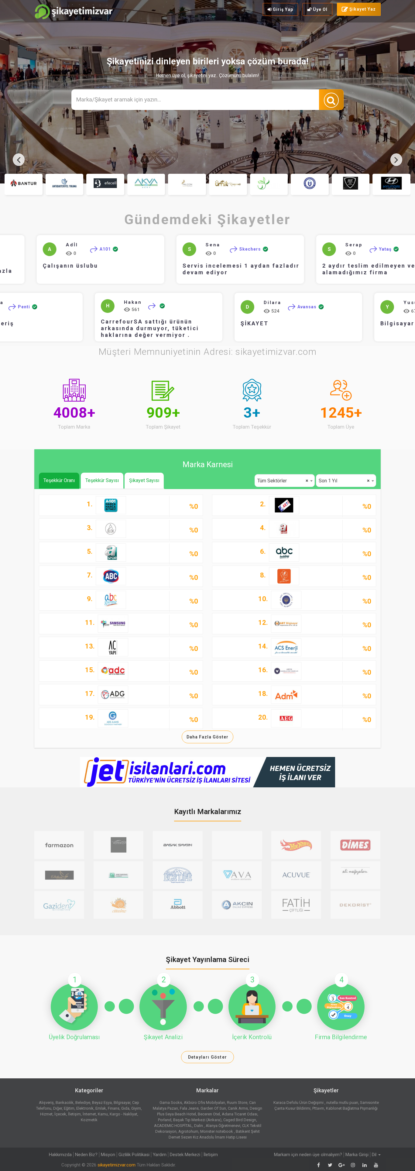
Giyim (136, 1108)
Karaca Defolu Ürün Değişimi (298, 1102)
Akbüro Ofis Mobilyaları (204, 1102)
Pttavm (318, 1108)
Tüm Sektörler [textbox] (282, 481)
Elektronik (85, 1108)
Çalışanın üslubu (63, 266)
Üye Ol (320, 9)
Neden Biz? (86, 1154)
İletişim (74, 1114)
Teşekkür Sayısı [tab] (102, 480)
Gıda (125, 1108)
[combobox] (285, 480)
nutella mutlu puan (342, 1102)
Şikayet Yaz (362, 9)
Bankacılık (65, 1102)
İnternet (89, 1114)
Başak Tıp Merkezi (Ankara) (197, 1120)
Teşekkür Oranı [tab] (59, 480)
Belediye (82, 1102)
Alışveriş (46, 1102)
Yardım (159, 1154)
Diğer (57, 1108)
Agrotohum (188, 1131)
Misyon (108, 1154)
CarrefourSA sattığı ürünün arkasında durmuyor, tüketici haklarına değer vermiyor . (171, 328)
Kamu (103, 1114)
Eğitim (69, 1108)
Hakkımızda (60, 1154)
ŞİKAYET (276, 323)
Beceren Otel (209, 1114)
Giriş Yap (282, 9)
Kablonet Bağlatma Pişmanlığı (352, 1108)
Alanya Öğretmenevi (223, 1125)
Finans (113, 1108)
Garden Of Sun (213, 1108)
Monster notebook (217, 1131)
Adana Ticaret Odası (239, 1114)
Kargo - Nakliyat (123, 1114)
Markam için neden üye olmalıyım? (308, 1154)
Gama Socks (170, 1102)
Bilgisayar (122, 1102)
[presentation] (19, 159)
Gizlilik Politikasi (133, 1154)
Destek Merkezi (185, 1154)
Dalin (199, 1125)
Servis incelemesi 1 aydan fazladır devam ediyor (233, 269)
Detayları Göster (207, 1057)
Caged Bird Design (239, 1120)
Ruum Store (237, 1102)
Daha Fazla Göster (207, 736)
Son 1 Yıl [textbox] (344, 481)
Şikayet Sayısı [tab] (144, 480)
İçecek (60, 1114)
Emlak (100, 1108)
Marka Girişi (357, 1154)
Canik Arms (238, 1108)
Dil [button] (375, 1154)
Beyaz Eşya (102, 1102)
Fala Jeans (189, 1108)
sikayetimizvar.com (116, 1165)
